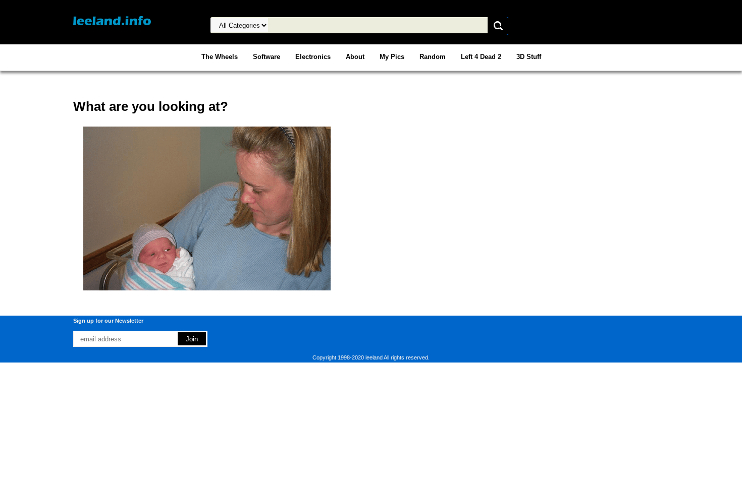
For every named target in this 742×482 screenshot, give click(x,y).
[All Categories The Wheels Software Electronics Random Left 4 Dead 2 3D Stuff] (331, 25)
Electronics (313, 57)
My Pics (392, 57)
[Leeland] (112, 20)
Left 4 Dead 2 (481, 57)
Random (432, 57)
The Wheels (219, 57)
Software (266, 57)
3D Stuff (528, 57)
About (355, 57)
